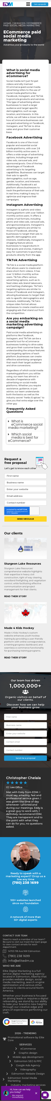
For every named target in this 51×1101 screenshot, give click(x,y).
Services (19, 23)
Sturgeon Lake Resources (22, 563)
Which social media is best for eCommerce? (23, 437)
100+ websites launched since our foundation (25, 902)
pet (36, 81)
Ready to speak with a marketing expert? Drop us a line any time (25, 876)
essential (25, 145)
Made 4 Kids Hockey (19, 628)
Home (7, 23)
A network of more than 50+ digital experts (25, 918)
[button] (25, 424)
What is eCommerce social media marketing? (25, 424)
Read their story (15, 596)
